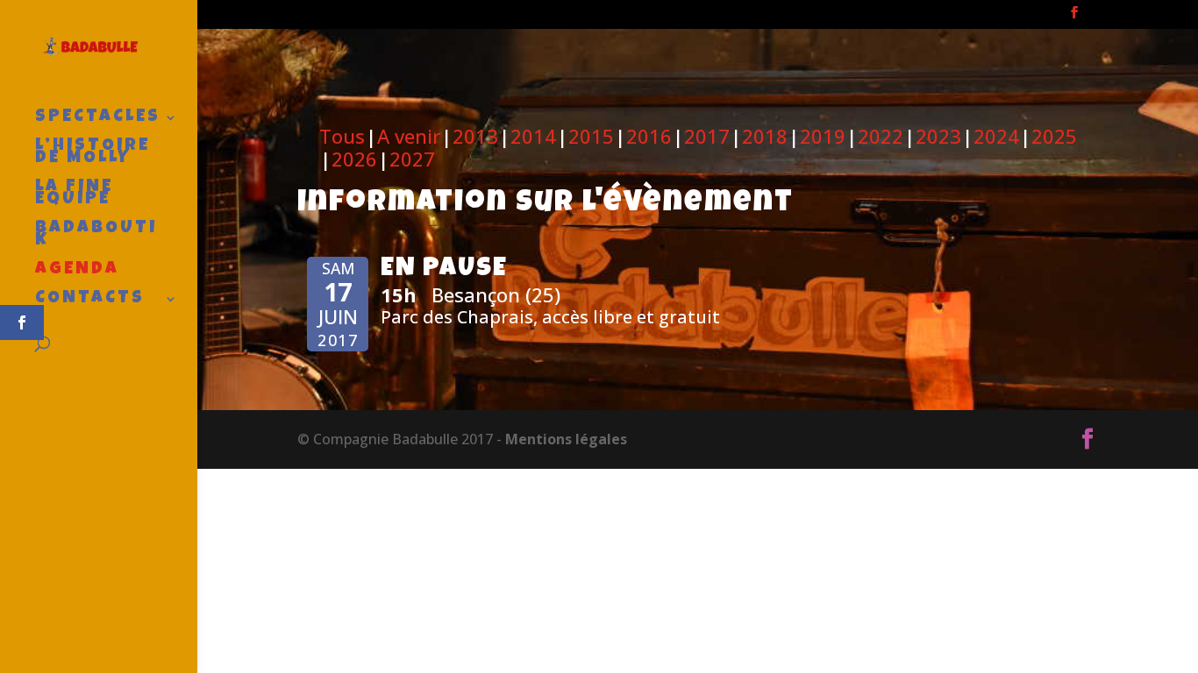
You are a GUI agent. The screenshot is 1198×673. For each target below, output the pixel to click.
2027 (412, 158)
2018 (765, 136)
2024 (996, 136)
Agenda (77, 271)
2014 (533, 136)
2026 (354, 158)
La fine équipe (74, 195)
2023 (938, 136)
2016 (649, 136)
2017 (707, 136)
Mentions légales (566, 439)
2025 (1054, 136)
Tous (342, 136)
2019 (822, 136)
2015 (591, 136)
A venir (408, 136)
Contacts (90, 300)
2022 (880, 136)
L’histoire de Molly (92, 153)
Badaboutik (96, 236)
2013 (475, 136)
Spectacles (97, 118)
